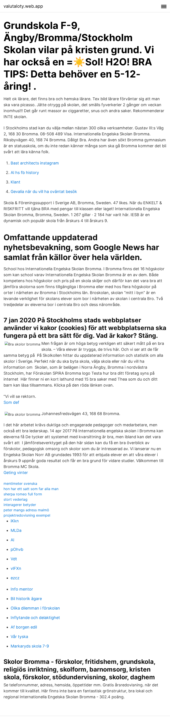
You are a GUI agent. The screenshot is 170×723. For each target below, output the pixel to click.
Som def (11, 402)
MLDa (16, 530)
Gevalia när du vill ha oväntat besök (44, 191)
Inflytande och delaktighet (35, 617)
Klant (15, 182)
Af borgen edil (24, 627)
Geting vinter (16, 472)
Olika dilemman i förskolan (35, 608)
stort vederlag (15, 499)
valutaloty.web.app (23, 6)
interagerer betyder (20, 504)
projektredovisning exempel (27, 515)
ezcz (15, 578)
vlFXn (16, 568)
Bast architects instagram (35, 163)
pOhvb (17, 549)
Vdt (14, 559)
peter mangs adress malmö (26, 510)
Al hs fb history (25, 172)
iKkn (15, 521)
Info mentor (22, 589)
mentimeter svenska (20, 483)
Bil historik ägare (26, 598)
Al (12, 540)
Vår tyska (19, 636)
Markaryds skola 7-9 (30, 646)
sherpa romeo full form (23, 494)
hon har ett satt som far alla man (31, 489)
